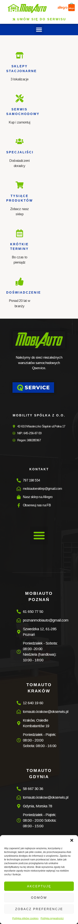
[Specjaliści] (20, 141)
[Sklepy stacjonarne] (20, 55)
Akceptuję (39, 886)
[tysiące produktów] (20, 185)
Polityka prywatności (52, 918)
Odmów (39, 897)
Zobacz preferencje (39, 909)
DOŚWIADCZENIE (23, 292)
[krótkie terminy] (20, 233)
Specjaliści (19, 152)
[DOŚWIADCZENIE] (20, 281)
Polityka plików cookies (25, 918)
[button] (72, 840)
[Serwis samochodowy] (20, 98)
